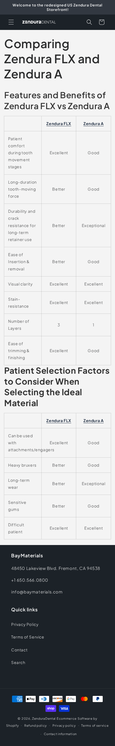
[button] (11, 22)
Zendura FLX (58, 123)
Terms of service (95, 725)
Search (18, 662)
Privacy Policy (25, 624)
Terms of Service (27, 636)
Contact (19, 649)
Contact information (60, 734)
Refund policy (35, 725)
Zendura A (93, 123)
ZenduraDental (44, 718)
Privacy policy (64, 725)
